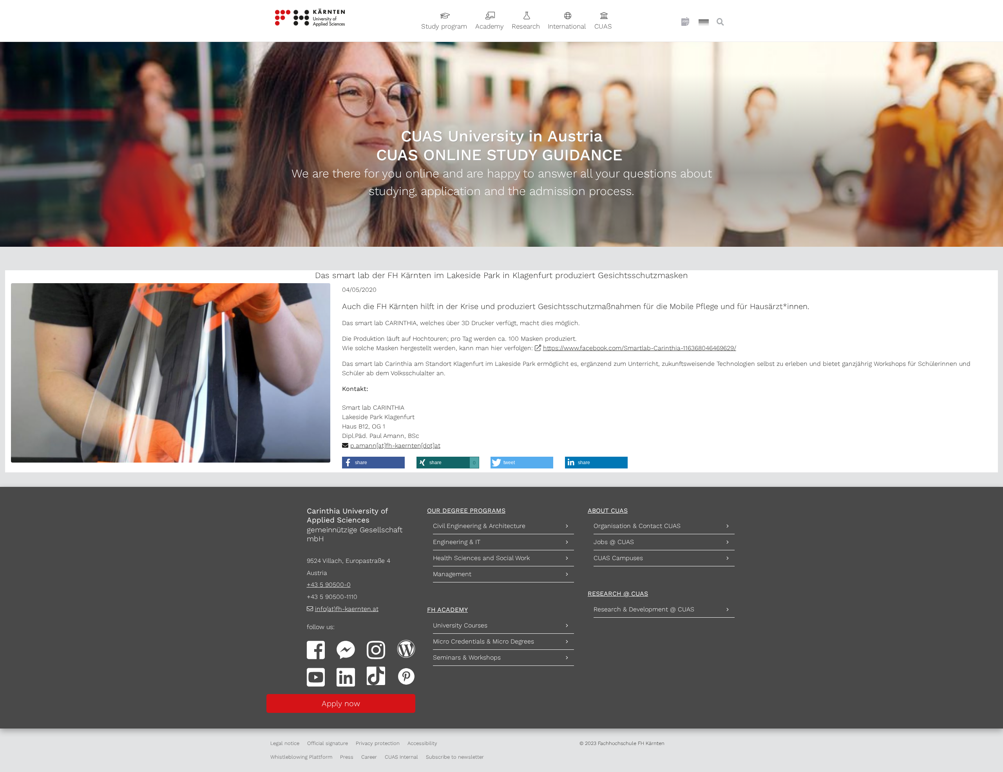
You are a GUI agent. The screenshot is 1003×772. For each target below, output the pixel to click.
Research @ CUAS (618, 593)
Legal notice (284, 743)
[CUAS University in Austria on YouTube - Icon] (316, 676)
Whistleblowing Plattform (301, 757)
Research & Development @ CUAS (644, 609)
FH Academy (447, 609)
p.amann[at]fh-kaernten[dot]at (395, 445)
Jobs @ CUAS (614, 542)
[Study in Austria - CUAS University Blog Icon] (406, 648)
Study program (444, 26)
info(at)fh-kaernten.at (346, 609)
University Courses (460, 625)
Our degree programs (466, 510)
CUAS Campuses (618, 558)
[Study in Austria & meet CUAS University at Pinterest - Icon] (406, 675)
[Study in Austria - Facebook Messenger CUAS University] (346, 649)
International (567, 26)
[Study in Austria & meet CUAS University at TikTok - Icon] (376, 675)
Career (369, 757)
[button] (373, 462)
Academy (489, 26)
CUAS (603, 26)
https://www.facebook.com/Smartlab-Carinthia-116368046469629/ (639, 348)
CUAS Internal (401, 757)
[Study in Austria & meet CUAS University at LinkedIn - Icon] (346, 676)
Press (346, 757)
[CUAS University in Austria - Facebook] (316, 649)
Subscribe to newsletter (455, 757)
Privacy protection (378, 743)
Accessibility (422, 743)
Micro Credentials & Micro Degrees (483, 641)
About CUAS (608, 510)
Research (526, 26)
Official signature (327, 743)
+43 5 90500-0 (329, 584)
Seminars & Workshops (467, 657)
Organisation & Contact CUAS (637, 526)
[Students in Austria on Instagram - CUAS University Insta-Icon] (376, 649)
